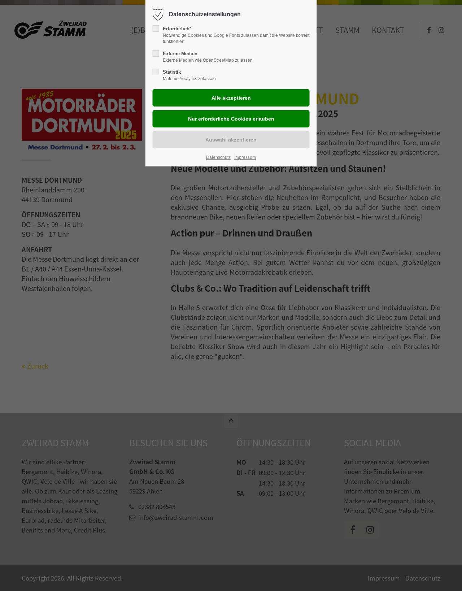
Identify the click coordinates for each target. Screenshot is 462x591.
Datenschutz (218, 157)
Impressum (245, 157)
